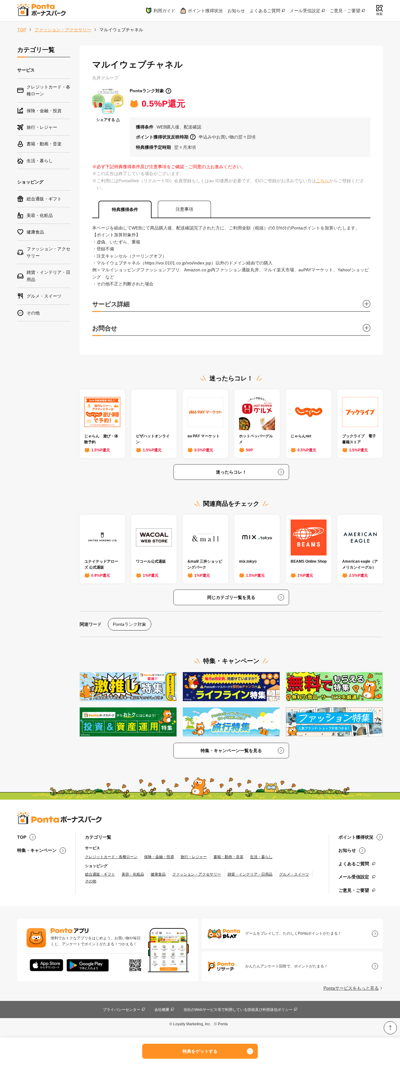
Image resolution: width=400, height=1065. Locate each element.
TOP (21, 29)
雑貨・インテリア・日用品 (250, 874)
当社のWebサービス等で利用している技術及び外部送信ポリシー (237, 1009)
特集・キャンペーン (37, 850)
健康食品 (158, 874)
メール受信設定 (305, 10)
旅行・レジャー (194, 857)
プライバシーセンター (121, 1009)
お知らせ (236, 10)
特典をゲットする (200, 1051)
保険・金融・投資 (159, 857)
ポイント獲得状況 (205, 10)
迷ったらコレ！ (231, 472)
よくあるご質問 (265, 10)
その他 (90, 881)
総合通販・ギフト (100, 874)
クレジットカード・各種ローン (111, 857)
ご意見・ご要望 (345, 10)
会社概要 (161, 1009)
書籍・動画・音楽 (228, 857)
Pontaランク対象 (147, 90)
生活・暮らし (261, 857)
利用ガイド (164, 10)
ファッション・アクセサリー (62, 29)
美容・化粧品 (133, 874)
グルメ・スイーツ (294, 874)
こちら (322, 180)
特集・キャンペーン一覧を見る (231, 750)
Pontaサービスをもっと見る (351, 988)
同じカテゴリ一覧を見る (231, 597)
